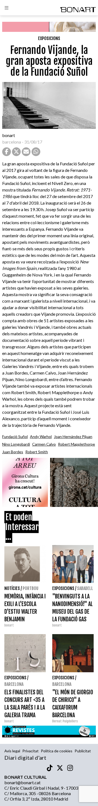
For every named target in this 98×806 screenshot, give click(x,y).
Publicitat (83, 751)
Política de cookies (56, 751)
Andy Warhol (41, 436)
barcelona (11, 141)
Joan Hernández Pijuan (73, 436)
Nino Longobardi (16, 444)
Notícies (12, 588)
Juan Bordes (12, 451)
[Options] (6, 8)
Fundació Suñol (15, 436)
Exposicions (49, 38)
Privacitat (30, 751)
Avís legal (12, 751)
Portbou (30, 588)
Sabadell (85, 588)
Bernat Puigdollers (65, 721)
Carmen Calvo (44, 444)
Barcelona (13, 684)
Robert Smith (36, 451)
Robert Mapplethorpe (76, 444)
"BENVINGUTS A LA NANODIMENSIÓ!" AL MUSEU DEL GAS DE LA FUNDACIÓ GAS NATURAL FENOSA (72, 611)
